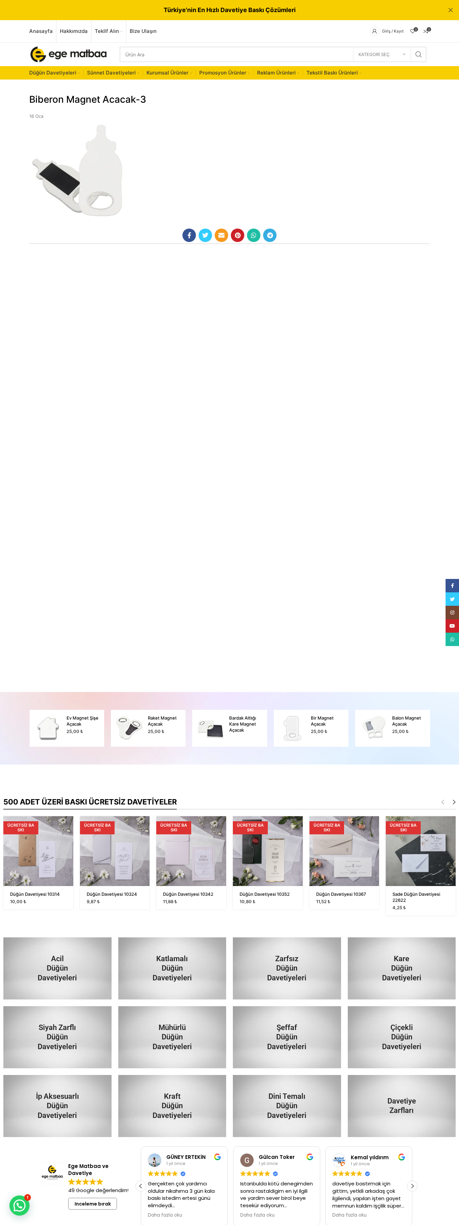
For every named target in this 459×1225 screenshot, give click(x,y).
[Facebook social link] (189, 235)
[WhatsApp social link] (253, 235)
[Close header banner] (450, 10)
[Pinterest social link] (237, 235)
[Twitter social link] (205, 235)
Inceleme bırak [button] (93, 1203)
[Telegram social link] (270, 235)
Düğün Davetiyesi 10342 (188, 894)
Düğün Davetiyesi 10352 (265, 894)
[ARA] (418, 54)
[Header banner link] (219, 10)
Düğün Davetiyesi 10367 (341, 894)
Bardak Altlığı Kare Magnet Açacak (242, 724)
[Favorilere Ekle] (68, 842)
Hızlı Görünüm (68, 827)
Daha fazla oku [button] (165, 1215)
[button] (412, 1186)
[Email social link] (221, 235)
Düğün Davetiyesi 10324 (112, 894)
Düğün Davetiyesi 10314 (35, 894)
